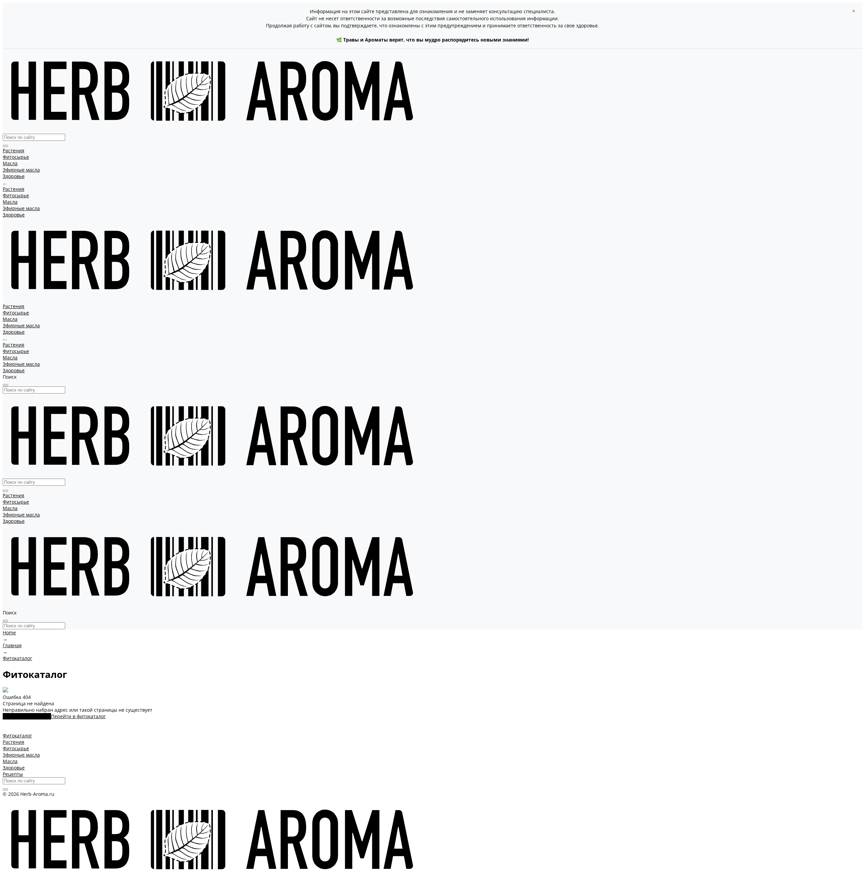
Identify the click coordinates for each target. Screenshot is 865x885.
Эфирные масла (21, 208)
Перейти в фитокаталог (78, 716)
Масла (10, 202)
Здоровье (14, 214)
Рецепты (13, 774)
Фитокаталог (17, 735)
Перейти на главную (27, 716)
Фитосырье (16, 195)
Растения (13, 189)
